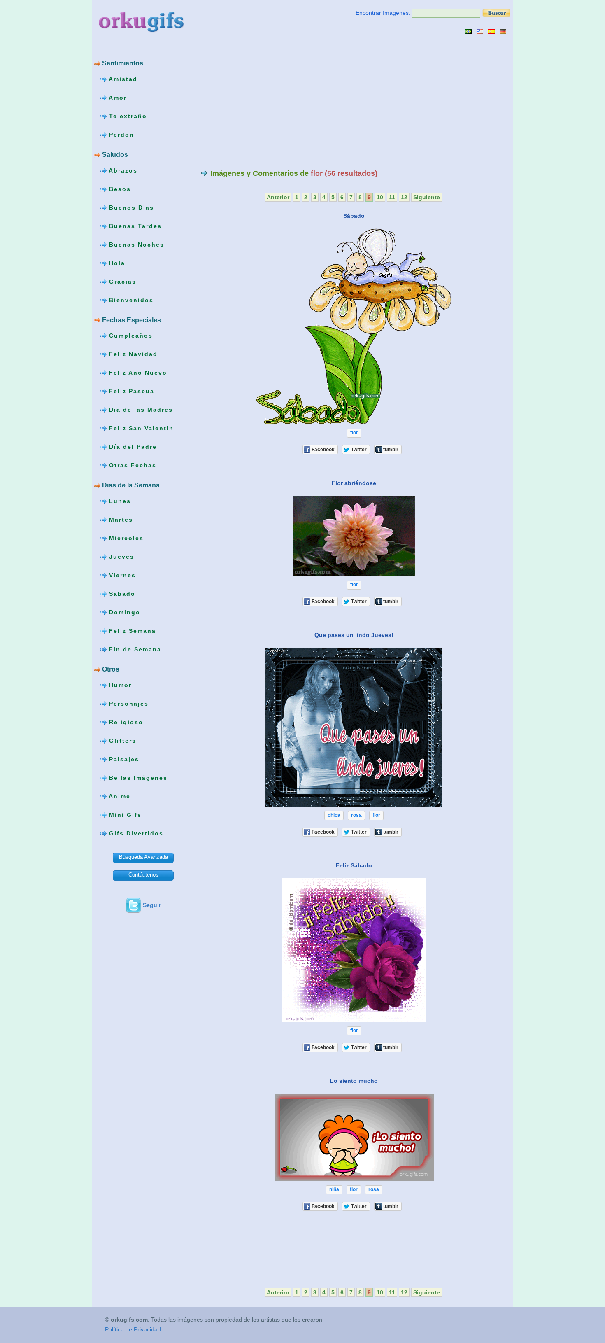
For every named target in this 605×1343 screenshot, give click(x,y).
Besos (119, 188)
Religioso (125, 722)
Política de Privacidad (133, 1329)
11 (392, 197)
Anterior (278, 197)
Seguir (152, 905)
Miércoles (125, 538)
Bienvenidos (130, 299)
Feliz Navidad (132, 354)
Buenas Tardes (134, 225)
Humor (119, 685)
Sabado (121, 593)
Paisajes (123, 759)
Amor (117, 97)
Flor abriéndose (354, 483)
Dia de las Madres (140, 409)
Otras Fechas (131, 465)
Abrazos (122, 170)
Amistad (122, 79)
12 (404, 197)
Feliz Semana (131, 630)
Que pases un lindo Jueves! (353, 635)
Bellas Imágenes (137, 777)
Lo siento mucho (354, 1080)
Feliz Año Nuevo (137, 372)
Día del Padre (132, 446)
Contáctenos (143, 875)
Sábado (354, 215)
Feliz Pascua (130, 391)
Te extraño (127, 116)
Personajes (128, 703)
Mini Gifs (124, 814)
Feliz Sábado (354, 865)
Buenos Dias (130, 207)
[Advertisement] (270, 101)
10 (380, 197)
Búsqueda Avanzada (143, 857)
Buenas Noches (135, 244)
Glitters (121, 740)
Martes (120, 519)
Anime (118, 796)
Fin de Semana (134, 649)
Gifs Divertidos (135, 833)
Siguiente (426, 197)
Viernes (121, 575)
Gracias (121, 281)
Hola (116, 262)
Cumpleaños (130, 335)
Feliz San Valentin (140, 428)
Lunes (119, 501)
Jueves (120, 556)
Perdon (120, 134)
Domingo (123, 612)
